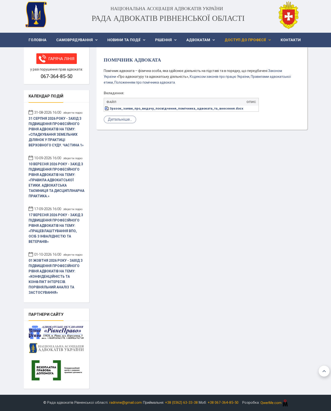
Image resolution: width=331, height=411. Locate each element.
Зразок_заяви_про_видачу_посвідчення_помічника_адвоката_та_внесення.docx (176, 108)
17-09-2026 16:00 (58, 209)
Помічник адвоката (132, 60)
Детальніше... (120, 119)
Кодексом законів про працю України (219, 77)
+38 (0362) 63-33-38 (181, 403)
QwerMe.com (271, 403)
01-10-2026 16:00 (58, 254)
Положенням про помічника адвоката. (145, 82)
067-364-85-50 (56, 76)
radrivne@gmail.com (125, 403)
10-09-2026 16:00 (58, 158)
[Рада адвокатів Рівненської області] (36, 14)
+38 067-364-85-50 (223, 403)
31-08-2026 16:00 (58, 112)
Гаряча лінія (61, 58)
